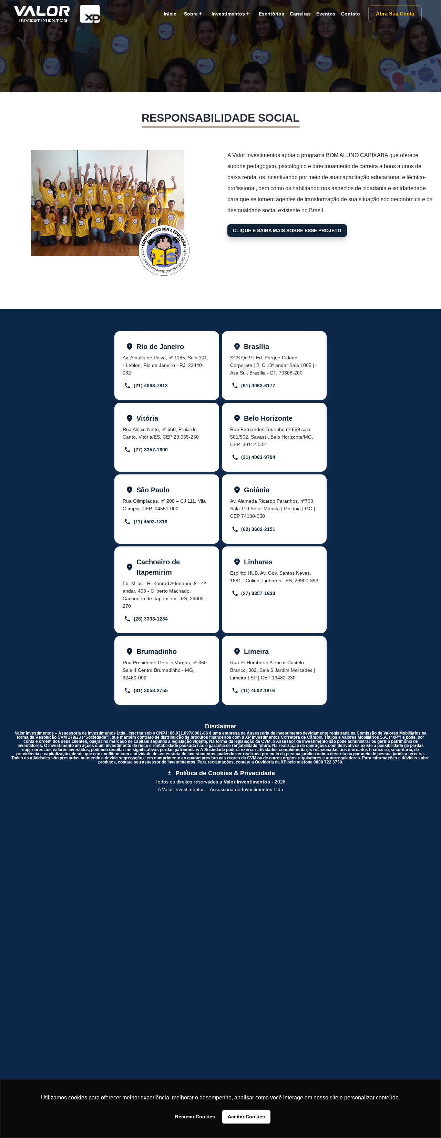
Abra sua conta (395, 14)
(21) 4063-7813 (151, 385)
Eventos (326, 14)
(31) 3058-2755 (151, 690)
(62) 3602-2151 (258, 529)
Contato (350, 14)
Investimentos (228, 14)
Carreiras (300, 14)
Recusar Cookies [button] (195, 1116)
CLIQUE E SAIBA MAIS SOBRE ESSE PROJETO (287, 230)
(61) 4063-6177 (258, 385)
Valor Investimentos (247, 782)
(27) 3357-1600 (151, 449)
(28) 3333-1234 (151, 619)
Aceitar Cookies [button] (246, 1116)
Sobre (191, 14)
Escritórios (271, 14)
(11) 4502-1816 (150, 521)
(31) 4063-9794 (258, 457)
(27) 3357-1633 (258, 593)
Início (170, 14)
